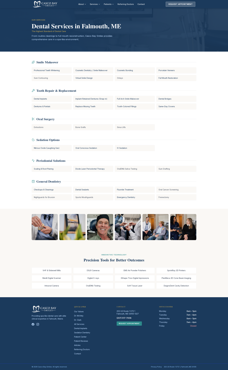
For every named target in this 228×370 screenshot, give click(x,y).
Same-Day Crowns (167, 106)
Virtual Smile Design (84, 78)
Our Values (79, 311)
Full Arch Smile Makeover (128, 99)
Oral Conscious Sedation (86, 148)
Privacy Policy (156, 367)
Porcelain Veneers (167, 70)
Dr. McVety (78, 316)
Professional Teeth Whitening (47, 70)
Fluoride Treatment (125, 189)
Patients (107, 4)
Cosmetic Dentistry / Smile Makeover (91, 70)
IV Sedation (122, 148)
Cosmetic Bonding (125, 70)
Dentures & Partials (42, 106)
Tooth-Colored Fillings (126, 106)
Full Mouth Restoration (168, 78)
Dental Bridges (165, 99)
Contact (141, 4)
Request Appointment (180, 4)
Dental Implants (40, 99)
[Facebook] (33, 324)
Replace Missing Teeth (85, 106)
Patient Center (80, 337)
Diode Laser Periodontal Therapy (90, 169)
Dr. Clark (77, 320)
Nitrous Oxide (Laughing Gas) (47, 148)
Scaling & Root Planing (43, 169)
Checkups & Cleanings (44, 189)
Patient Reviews (81, 341)
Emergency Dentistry (126, 197)
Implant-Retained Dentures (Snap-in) (91, 99)
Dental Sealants (82, 189)
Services (94, 4)
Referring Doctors (126, 4)
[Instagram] (37, 324)
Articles (77, 345)
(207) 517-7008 (124, 318)
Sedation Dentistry (82, 332)
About (81, 4)
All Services (79, 324)
